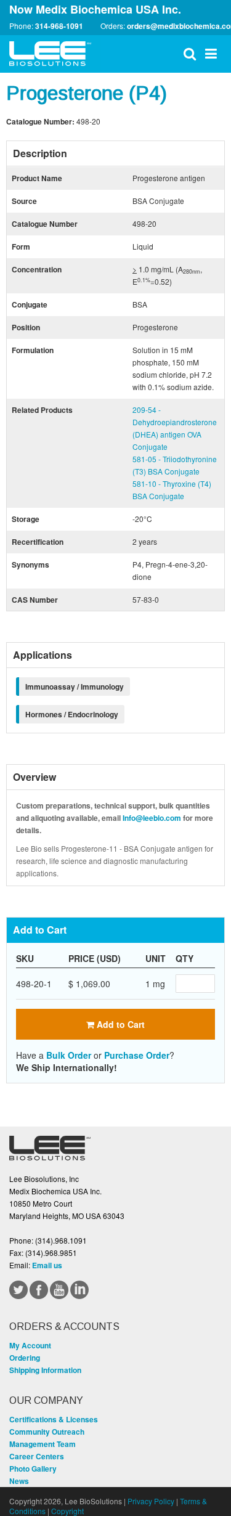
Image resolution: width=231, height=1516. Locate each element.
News (19, 1480)
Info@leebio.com (152, 817)
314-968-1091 (59, 25)
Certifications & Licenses (53, 1419)
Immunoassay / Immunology (74, 686)
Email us (47, 1265)
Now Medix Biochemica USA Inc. (95, 9)
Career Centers (36, 1456)
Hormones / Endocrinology (71, 714)
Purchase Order (136, 1055)
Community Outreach (46, 1431)
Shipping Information (45, 1369)
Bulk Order (68, 1055)
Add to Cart (119, 1024)
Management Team (42, 1443)
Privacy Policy (151, 1501)
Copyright (67, 1511)
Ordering (24, 1357)
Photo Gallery (33, 1468)
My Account (30, 1345)
